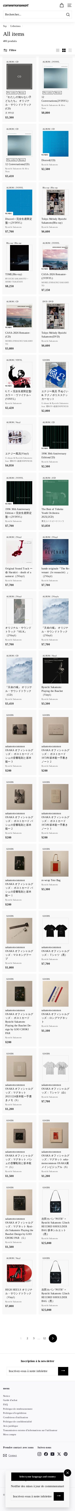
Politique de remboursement (17, 1408)
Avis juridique (10, 1426)
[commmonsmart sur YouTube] (52, 1454)
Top (5, 26)
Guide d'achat (10, 1400)
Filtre (12, 50)
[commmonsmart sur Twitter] (59, 1454)
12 (44, 1338)
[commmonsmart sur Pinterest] (66, 1454)
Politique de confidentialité (17, 1421)
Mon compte (9, 1434)
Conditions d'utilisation (15, 1417)
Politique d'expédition (15, 1413)
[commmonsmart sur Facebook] (46, 1454)
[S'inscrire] (63, 1371)
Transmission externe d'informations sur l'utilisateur (30, 1430)
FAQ (5, 1404)
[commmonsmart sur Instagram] (39, 1454)
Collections (15, 26)
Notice (6, 1396)
